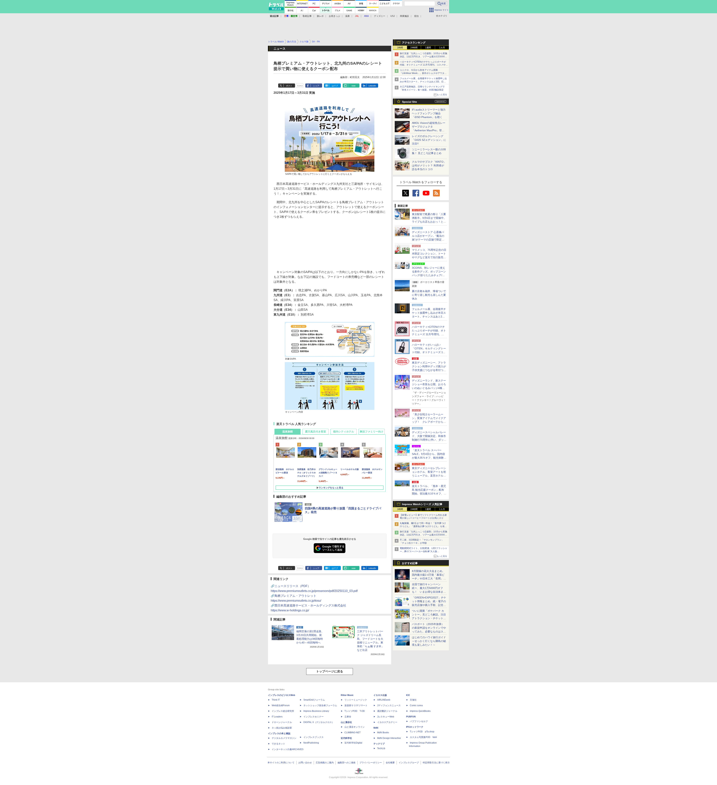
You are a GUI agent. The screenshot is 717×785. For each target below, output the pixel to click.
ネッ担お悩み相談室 (282, 728)
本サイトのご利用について (281, 762)
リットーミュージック (355, 700)
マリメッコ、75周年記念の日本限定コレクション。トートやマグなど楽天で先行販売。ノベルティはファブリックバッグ (429, 257)
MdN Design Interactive (389, 738)
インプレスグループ (409, 762)
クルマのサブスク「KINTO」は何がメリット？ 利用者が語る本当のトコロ (429, 165)
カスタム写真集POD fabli (423, 737)
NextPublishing (311, 742)
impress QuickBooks (420, 711)
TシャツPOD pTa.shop (422, 731)
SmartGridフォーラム (314, 700)
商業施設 (404, 16)
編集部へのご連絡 (347, 762)
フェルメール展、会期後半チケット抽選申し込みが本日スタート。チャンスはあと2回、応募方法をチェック (423, 81)
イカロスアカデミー (387, 722)
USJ (392, 16)
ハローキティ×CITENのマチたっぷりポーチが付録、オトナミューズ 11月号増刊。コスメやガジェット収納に (424, 64)
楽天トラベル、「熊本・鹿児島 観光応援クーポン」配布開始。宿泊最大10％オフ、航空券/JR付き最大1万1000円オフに (429, 493)
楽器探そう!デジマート (355, 705)
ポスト (289, 86)
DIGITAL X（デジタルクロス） (318, 722)
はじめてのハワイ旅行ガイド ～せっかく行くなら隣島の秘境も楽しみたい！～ (429, 641)
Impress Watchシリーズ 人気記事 (422, 504)
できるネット (278, 743)
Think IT (276, 700)
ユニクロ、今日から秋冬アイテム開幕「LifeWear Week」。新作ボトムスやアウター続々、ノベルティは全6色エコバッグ (423, 73)
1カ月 (442, 47)
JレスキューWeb (385, 716)
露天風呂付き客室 (315, 431)
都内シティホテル (343, 431)
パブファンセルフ (419, 721)
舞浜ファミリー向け (371, 431)
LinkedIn (372, 86)
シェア (316, 86)
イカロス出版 (380, 695)
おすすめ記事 (410, 563)
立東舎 (347, 716)
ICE (408, 695)
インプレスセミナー (313, 716)
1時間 (400, 47)
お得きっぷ (334, 16)
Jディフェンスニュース (389, 705)
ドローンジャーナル (282, 722)
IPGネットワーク (414, 727)
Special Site (409, 101)
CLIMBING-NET (352, 732)
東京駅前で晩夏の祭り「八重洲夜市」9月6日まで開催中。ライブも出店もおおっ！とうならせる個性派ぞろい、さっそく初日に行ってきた (429, 222)
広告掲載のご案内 (325, 762)
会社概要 (390, 762)
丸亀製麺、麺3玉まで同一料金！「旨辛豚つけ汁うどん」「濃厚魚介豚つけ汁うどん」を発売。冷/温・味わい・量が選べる (423, 526)
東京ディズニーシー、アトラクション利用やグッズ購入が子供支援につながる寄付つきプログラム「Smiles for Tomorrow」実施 (429, 370)
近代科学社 (346, 738)
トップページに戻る (329, 671)
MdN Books (383, 732)
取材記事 (307, 16)
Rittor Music (347, 695)
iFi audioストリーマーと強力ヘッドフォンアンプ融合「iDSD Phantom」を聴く (429, 113)
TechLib (381, 748)
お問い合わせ (305, 762)
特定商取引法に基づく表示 (436, 762)
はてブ (335, 86)
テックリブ (379, 743)
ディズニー (379, 16)
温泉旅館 (287, 431)
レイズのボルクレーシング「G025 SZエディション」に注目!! (429, 140)
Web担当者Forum (281, 705)
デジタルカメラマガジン (284, 738)
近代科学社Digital (353, 742)
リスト (300, 86)
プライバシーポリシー (370, 762)
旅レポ (320, 16)
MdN (375, 728)
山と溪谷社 (346, 722)
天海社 (413, 700)
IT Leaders (277, 716)
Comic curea (416, 705)
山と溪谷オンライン (354, 727)
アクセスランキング (414, 42)
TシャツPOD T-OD (354, 711)
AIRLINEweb (383, 700)
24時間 (414, 47)
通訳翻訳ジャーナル (387, 711)
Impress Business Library (316, 711)
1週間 (428, 47)
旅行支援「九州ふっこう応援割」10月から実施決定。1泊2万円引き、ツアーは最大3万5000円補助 (423, 56)
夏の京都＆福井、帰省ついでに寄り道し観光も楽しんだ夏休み (429, 295)
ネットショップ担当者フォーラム (320, 705)
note (354, 86)
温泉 (347, 16)
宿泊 (416, 16)
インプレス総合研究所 (283, 711)
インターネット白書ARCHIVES (287, 749)
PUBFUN (411, 716)
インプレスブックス (313, 737)
